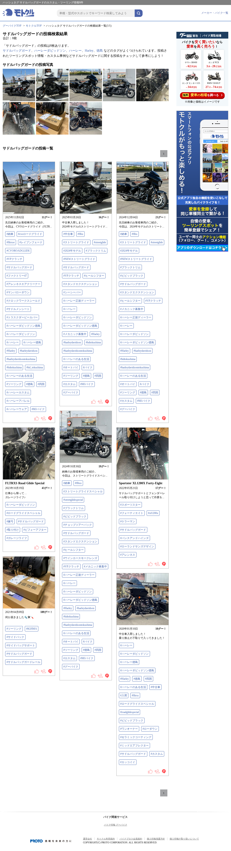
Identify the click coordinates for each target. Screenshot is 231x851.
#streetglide (100, 242)
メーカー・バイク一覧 (214, 12)
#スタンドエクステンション (80, 284)
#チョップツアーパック (77, 524)
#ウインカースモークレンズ (80, 558)
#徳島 (29, 384)
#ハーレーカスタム (18, 392)
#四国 (41, 384)
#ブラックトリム (96, 250)
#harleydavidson (28, 350)
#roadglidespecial (129, 712)
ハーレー (75, 50)
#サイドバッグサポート (21, 645)
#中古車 (68, 234)
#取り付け (13, 529)
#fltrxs (135, 695)
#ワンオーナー (129, 728)
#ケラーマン (127, 521)
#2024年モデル (72, 250)
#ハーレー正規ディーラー (79, 300)
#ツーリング (14, 384)
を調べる (201, 95)
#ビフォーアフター (34, 529)
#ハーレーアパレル (18, 400)
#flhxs (78, 483)
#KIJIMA (31, 628)
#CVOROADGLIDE (18, 250)
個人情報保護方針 (156, 838)
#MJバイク (38, 409)
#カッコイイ (127, 762)
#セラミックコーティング (135, 737)
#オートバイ (70, 367)
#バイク (87, 367)
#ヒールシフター (94, 275)
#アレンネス (127, 554)
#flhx (80, 234)
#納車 (10, 234)
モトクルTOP (34, 25)
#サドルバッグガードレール (23, 662)
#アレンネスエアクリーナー (23, 284)
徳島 (100, 50)
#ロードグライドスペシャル (23, 513)
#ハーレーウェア (17, 409)
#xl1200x (153, 513)
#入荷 (123, 695)
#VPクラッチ (14, 259)
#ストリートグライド (76, 242)
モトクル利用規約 (106, 838)
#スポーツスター (130, 504)
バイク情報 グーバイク (115, 824)
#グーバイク (70, 392)
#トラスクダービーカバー (22, 317)
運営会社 (87, 838)
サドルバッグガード (17, 50)
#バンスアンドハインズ (134, 538)
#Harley (11, 350)
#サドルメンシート (18, 309)
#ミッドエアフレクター (134, 745)
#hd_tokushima (34, 367)
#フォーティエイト (131, 513)
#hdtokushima (14, 367)
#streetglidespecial (73, 499)
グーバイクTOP (12, 25)
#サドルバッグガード (19, 267)
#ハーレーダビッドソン (21, 334)
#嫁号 (10, 521)
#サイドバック (15, 637)
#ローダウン (150, 728)
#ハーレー (13, 342)
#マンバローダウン (18, 292)
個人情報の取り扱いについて (184, 838)
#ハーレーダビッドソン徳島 (23, 325)
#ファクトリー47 (17, 275)
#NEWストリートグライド (79, 259)
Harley (89, 50)
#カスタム (69, 384)
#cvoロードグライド (30, 234)
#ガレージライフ (17, 538)
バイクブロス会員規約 (131, 838)
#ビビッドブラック (131, 275)
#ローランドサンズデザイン (137, 546)
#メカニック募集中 (74, 334)
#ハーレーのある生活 (19, 375)
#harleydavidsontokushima (21, 359)
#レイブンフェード (30, 242)
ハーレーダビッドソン (50, 50)
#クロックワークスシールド (23, 300)
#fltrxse (11, 242)
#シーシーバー (72, 292)
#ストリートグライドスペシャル (83, 491)
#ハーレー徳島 (32, 342)
